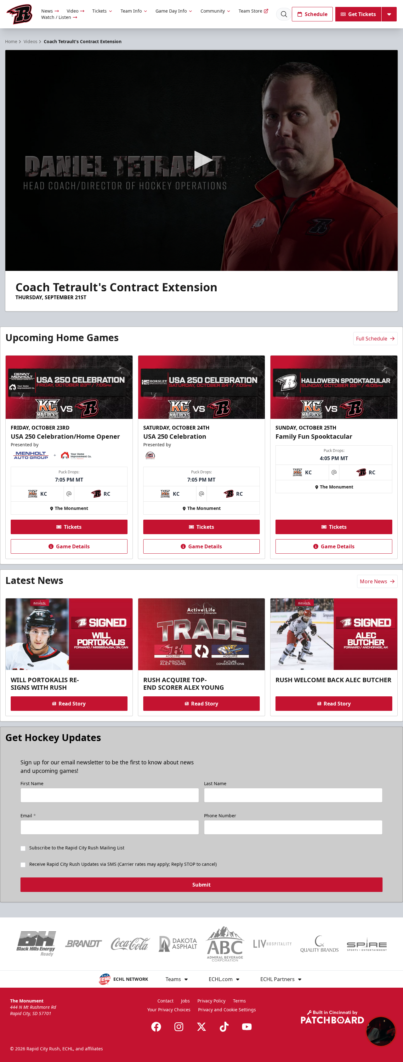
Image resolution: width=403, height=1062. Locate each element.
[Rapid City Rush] (19, 14)
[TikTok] (224, 1027)
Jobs (185, 1001)
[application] (201, 160)
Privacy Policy (211, 1001)
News (47, 11)
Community (213, 11)
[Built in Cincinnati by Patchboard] (332, 1017)
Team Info (131, 11)
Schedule (316, 14)
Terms (239, 1001)
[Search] (284, 14)
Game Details (73, 546)
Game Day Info (171, 11)
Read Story (72, 703)
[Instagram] (179, 1027)
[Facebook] (156, 1027)
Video (72, 11)
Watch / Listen (56, 17)
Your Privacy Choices (168, 1010)
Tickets (99, 11)
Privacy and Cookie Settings (227, 1010)
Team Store (250, 11)
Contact (165, 1001)
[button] (201, 160)
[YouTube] (247, 1027)
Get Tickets (362, 14)
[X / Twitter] (201, 1027)
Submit (201, 884)
